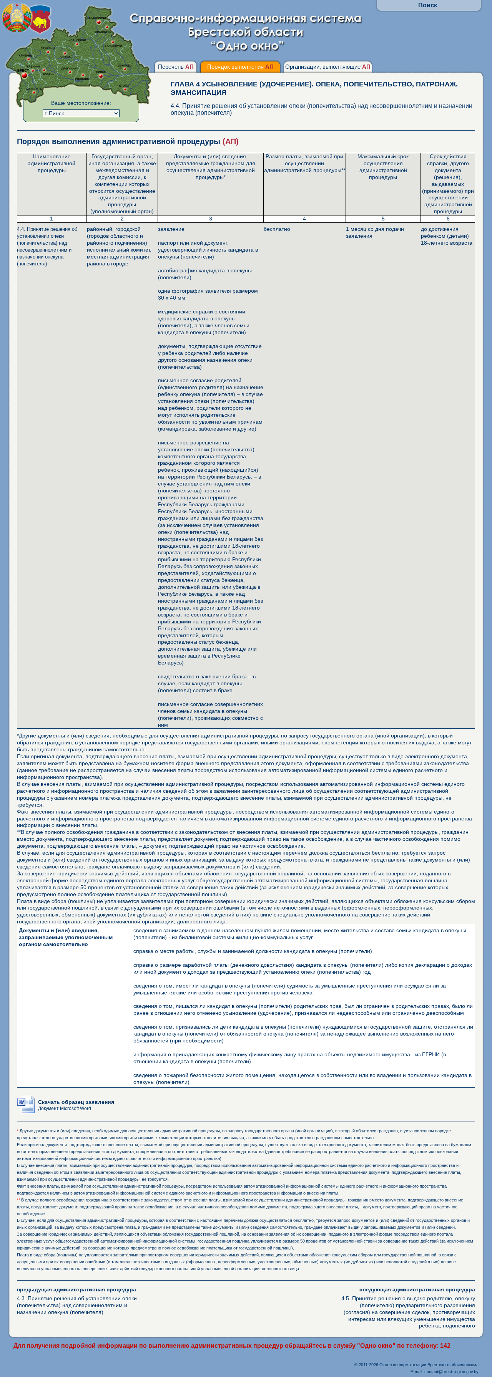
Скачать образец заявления (76, 1105)
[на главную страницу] (246, 51)
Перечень (176, 66)
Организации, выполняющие (328, 66)
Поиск (427, 5)
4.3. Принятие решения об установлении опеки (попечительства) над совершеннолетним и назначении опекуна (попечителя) (77, 1300)
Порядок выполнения (240, 66)
